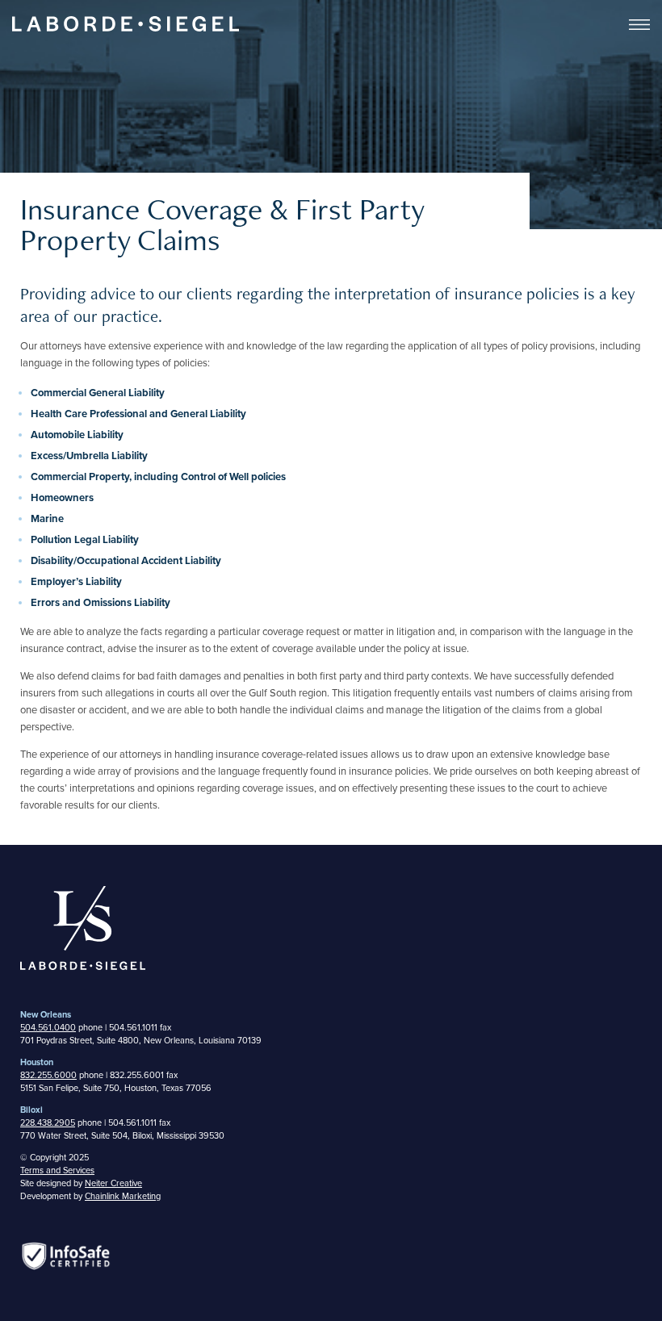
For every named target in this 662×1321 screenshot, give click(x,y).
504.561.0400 (48, 1027)
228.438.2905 (47, 1123)
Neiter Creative (113, 1183)
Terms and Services (57, 1170)
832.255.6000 (48, 1075)
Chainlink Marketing (123, 1196)
